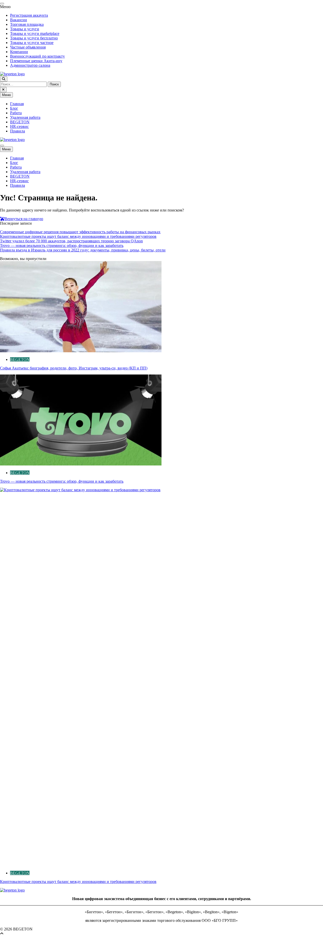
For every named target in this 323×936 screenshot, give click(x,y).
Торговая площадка (27, 24)
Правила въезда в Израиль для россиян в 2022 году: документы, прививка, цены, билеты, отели (83, 250)
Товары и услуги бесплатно (34, 38)
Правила (17, 131)
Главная (17, 104)
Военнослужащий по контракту (37, 56)
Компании (19, 52)
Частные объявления (28, 47)
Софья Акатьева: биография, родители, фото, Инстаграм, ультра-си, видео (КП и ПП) (73, 368)
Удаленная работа (25, 117)
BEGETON (20, 122)
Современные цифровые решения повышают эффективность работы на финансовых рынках (80, 232)
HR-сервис (19, 126)
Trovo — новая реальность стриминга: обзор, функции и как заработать (61, 245)
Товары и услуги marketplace (34, 33)
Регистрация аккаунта (29, 15)
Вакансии (18, 20)
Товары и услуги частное (31, 42)
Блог (14, 108)
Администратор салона (30, 65)
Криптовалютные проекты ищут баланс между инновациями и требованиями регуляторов (78, 236)
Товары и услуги (24, 29)
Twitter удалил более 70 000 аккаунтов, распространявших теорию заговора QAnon (71, 241)
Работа (16, 113)
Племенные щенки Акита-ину (36, 61)
